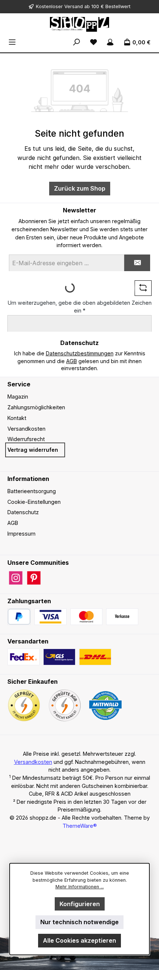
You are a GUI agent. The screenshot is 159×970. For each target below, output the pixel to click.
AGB (71, 361)
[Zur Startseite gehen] (79, 24)
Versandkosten (26, 429)
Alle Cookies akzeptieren (79, 940)
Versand (73, 6)
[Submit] (137, 263)
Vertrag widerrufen (32, 450)
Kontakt (16, 418)
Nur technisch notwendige (79, 922)
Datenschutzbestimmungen (80, 353)
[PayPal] (19, 616)
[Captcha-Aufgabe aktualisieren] (143, 288)
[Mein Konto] (110, 42)
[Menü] (12, 42)
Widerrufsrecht (26, 439)
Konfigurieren (80, 904)
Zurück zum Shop (79, 188)
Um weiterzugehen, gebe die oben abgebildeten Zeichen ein (80, 307)
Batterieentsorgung (31, 491)
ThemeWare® (79, 826)
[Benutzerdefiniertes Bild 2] (86, 616)
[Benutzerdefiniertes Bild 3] (122, 616)
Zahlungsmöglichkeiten (36, 407)
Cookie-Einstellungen (34, 502)
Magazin (17, 396)
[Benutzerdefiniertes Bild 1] (50, 616)
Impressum (21, 533)
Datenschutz (23, 512)
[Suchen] (76, 42)
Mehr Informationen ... (79, 886)
